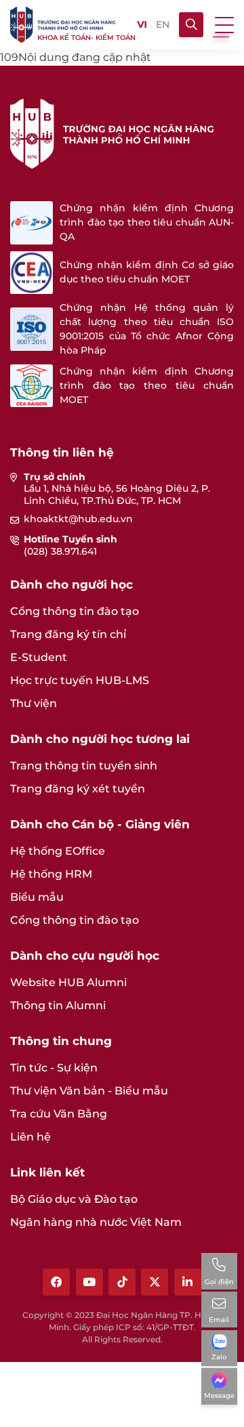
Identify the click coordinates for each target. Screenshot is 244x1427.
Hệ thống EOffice (57, 851)
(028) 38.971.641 (60, 551)
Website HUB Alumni (68, 982)
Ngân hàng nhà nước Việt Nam (96, 1222)
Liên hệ (30, 1136)
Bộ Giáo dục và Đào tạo (74, 1199)
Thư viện (33, 703)
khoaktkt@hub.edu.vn (78, 519)
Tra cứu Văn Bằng (58, 1113)
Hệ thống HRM (51, 874)
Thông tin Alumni (58, 1005)
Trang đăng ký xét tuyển (77, 788)
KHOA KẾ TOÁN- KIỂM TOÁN (86, 37)
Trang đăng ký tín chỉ (68, 634)
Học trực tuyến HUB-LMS (79, 680)
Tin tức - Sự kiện (54, 1067)
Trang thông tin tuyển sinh (83, 765)
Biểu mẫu (37, 897)
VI (141, 24)
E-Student (38, 657)
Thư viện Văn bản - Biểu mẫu (89, 1090)
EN (162, 24)
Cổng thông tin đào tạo (74, 611)
